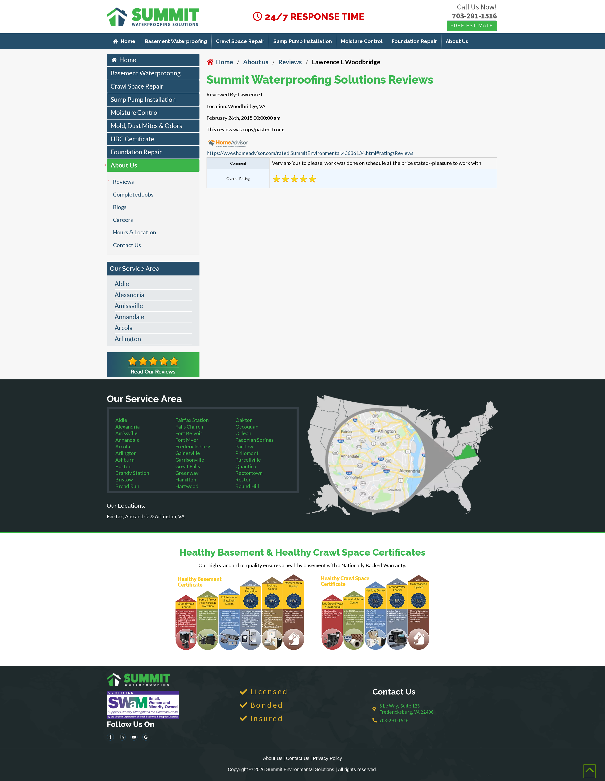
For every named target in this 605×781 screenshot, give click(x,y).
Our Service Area (135, 268)
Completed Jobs (133, 194)
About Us (457, 41)
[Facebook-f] (110, 737)
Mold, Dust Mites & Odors (146, 125)
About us (255, 62)
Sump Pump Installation (302, 41)
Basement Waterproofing (176, 41)
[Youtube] (134, 737)
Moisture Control (362, 41)
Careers (123, 219)
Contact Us (127, 244)
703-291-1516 (474, 16)
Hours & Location (134, 232)
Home (128, 41)
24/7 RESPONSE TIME (313, 16)
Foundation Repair (414, 41)
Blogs (119, 206)
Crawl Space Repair (240, 41)
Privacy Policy (327, 758)
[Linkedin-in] (122, 737)
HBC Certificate (132, 139)
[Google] (145, 737)
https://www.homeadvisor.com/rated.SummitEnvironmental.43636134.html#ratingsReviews (310, 153)
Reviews (123, 181)
